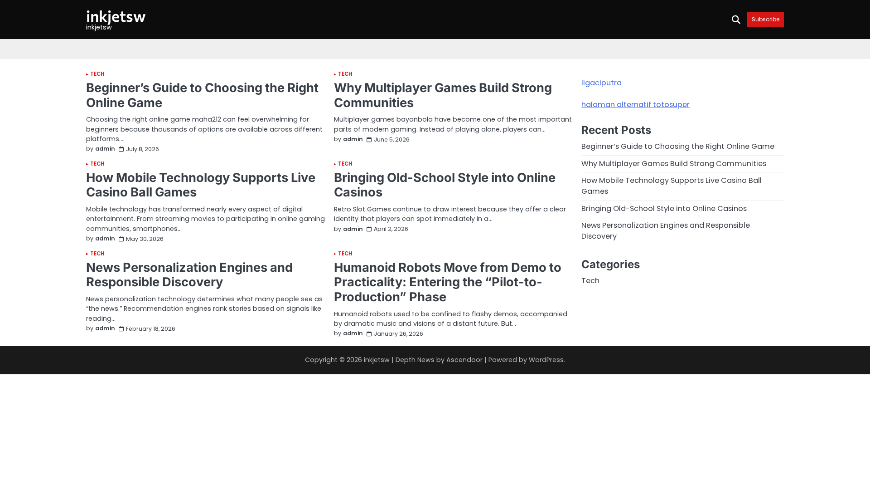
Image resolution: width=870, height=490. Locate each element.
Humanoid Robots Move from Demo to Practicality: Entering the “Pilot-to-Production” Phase (447, 282)
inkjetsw (116, 15)
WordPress (546, 359)
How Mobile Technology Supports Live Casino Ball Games (200, 185)
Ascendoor (464, 359)
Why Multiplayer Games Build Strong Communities (443, 95)
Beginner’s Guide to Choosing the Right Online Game (202, 95)
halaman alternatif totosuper (635, 104)
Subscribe (765, 19)
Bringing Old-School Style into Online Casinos (445, 185)
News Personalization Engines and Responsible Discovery (189, 275)
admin (105, 149)
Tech (97, 74)
